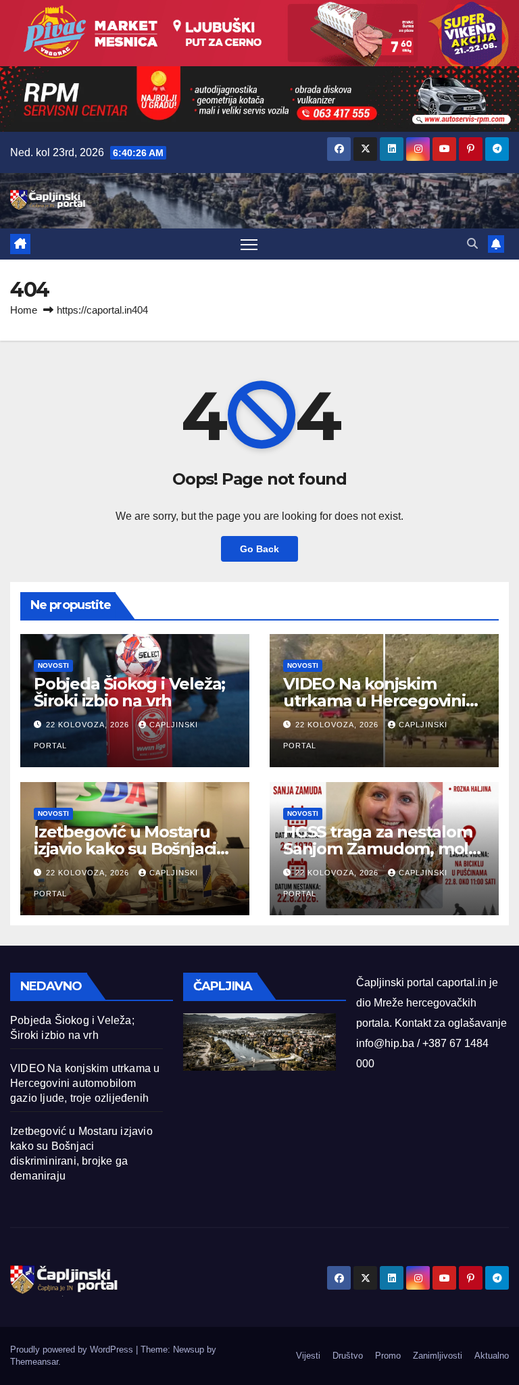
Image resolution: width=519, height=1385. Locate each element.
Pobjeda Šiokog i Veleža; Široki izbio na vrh (129, 692)
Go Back (259, 548)
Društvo (347, 1356)
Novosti (53, 665)
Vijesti (308, 1356)
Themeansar (34, 1362)
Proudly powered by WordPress (73, 1349)
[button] (472, 243)
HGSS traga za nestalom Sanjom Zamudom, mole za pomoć (380, 848)
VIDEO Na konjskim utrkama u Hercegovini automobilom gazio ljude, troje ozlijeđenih (84, 1083)
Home (23, 310)
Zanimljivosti (437, 1356)
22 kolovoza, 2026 (89, 725)
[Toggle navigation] (249, 244)
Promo (388, 1356)
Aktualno (491, 1356)
